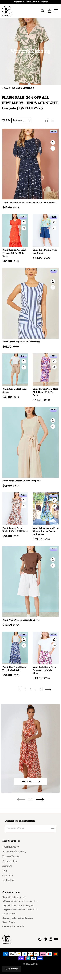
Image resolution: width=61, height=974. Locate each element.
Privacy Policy (9, 861)
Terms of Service (10, 856)
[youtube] (56, 939)
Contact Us (7, 875)
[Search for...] (42, 10)
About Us (7, 866)
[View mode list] (53, 120)
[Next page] (48, 689)
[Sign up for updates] (53, 828)
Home (5, 88)
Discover (26, 782)
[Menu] (56, 11)
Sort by (6, 120)
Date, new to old (20, 120)
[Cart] (49, 11)
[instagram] (50, 939)
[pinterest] (45, 939)
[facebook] (40, 939)
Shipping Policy (10, 847)
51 (41, 689)
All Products (8, 880)
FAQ (4, 871)
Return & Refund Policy (14, 852)
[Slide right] (40, 799)
